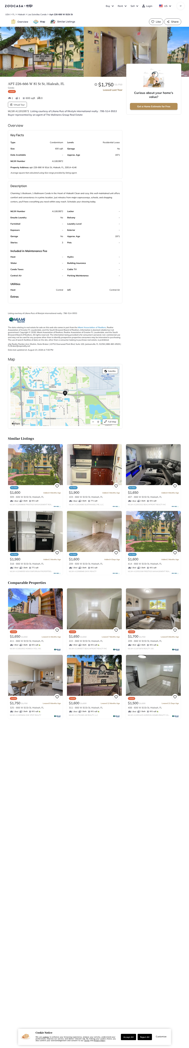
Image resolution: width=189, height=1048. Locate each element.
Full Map (112, 421)
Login (149, 5)
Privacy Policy (99, 1040)
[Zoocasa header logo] (19, 5)
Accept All (128, 1037)
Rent (120, 5)
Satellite (112, 371)
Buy (108, 5)
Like (158, 21)
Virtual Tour (19, 104)
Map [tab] (42, 21)
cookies (46, 1037)
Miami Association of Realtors (92, 327)
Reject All (144, 1037)
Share (175, 21)
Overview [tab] (22, 21)
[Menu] (180, 6)
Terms (86, 1040)
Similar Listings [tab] (66, 21)
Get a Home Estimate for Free (153, 106)
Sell (133, 5)
